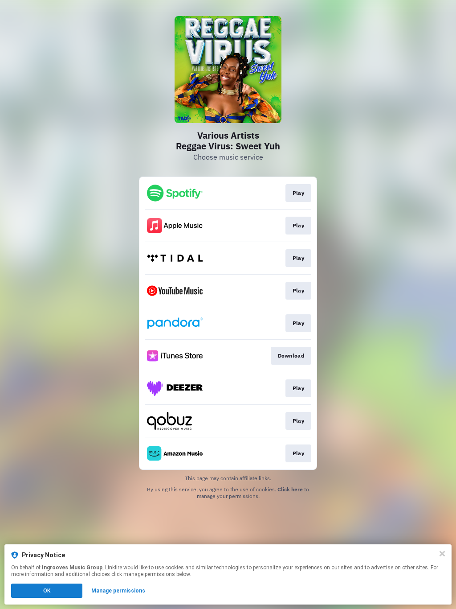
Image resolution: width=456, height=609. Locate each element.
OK (46, 591)
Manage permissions (118, 591)
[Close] (442, 554)
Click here (290, 489)
